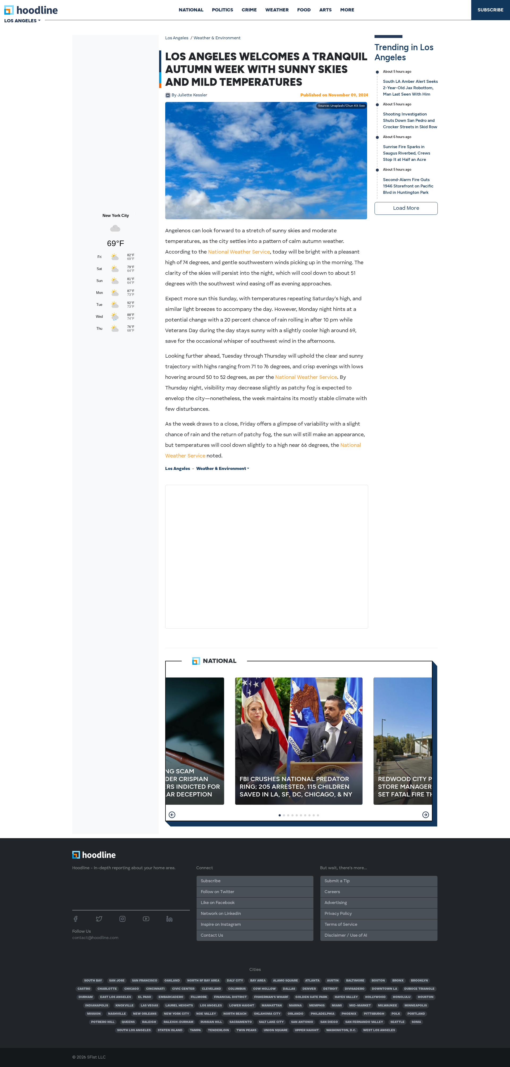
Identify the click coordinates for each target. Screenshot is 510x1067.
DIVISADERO (354, 989)
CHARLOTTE (107, 989)
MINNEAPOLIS (416, 1005)
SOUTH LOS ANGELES (134, 1030)
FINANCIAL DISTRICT (230, 997)
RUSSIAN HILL (211, 1022)
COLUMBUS (237, 989)
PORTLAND (416, 1013)
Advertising (336, 903)
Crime (249, 10)
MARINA (295, 1005)
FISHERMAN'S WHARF (271, 997)
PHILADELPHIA (322, 1013)
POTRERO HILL (102, 1022)
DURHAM (86, 997)
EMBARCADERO (171, 997)
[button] (172, 815)
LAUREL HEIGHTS (179, 1005)
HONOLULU (401, 997)
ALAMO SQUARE (285, 980)
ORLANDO (295, 1013)
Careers (332, 892)
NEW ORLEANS (144, 1013)
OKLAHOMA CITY (267, 1013)
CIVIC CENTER (183, 989)
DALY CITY (235, 980)
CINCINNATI (155, 989)
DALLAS (289, 989)
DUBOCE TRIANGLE (419, 989)
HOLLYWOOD (375, 997)
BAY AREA (258, 980)
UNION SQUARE (276, 1030)
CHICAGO (131, 989)
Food (304, 10)
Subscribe (491, 10)
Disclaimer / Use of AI (346, 935)
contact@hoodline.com (95, 938)
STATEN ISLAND (170, 1030)
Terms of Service (341, 925)
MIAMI (337, 1005)
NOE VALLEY (206, 1013)
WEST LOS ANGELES (379, 1030)
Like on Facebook (218, 903)
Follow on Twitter (217, 892)
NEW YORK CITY (176, 1013)
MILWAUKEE (387, 1005)
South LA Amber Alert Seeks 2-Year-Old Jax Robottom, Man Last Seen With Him (410, 88)
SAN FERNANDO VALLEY (364, 1022)
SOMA (416, 1022)
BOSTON (378, 980)
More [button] (347, 10)
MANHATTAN (272, 1005)
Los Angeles (176, 38)
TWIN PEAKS (246, 1030)
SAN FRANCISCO (144, 980)
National (191, 10)
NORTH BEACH (234, 1013)
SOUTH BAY (93, 980)
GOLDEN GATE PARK (311, 997)
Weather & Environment (217, 38)
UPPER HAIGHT (307, 1030)
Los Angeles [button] (20, 21)
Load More (406, 208)
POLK (396, 1013)
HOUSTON (426, 997)
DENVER (309, 989)
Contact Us (212, 935)
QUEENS (128, 1022)
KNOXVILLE (125, 1005)
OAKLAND (172, 980)
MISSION (94, 1013)
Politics (222, 10)
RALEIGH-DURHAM (178, 1022)
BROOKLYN (419, 980)
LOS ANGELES (211, 1005)
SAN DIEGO (329, 1022)
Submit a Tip (337, 881)
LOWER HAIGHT (241, 1005)
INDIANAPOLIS (96, 1005)
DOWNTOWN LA (384, 989)
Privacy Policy (338, 914)
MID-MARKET (360, 1005)
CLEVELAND (211, 989)
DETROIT (330, 989)
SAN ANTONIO (302, 1022)
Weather (277, 10)
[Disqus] (267, 555)
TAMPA (195, 1030)
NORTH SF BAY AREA (203, 980)
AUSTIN (333, 980)
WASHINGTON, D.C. (341, 1030)
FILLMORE (199, 997)
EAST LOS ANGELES (115, 997)
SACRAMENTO (241, 1022)
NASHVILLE (117, 1013)
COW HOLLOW (264, 989)
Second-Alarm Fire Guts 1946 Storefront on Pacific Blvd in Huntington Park (408, 186)
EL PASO (144, 997)
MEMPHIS (317, 1005)
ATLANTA (312, 980)
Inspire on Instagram (221, 925)
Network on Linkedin (221, 914)
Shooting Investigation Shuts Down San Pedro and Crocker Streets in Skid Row (410, 120)
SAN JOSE (117, 980)
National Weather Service (239, 252)
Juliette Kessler (189, 95)
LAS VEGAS (149, 1005)
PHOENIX (349, 1013)
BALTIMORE (355, 980)
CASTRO (84, 989)
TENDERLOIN (218, 1030)
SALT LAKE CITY (271, 1022)
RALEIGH (149, 1022)
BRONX (398, 980)
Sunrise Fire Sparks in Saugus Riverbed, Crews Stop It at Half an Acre (406, 153)
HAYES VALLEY (346, 997)
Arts (325, 10)
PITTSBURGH (374, 1013)
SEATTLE (397, 1022)
